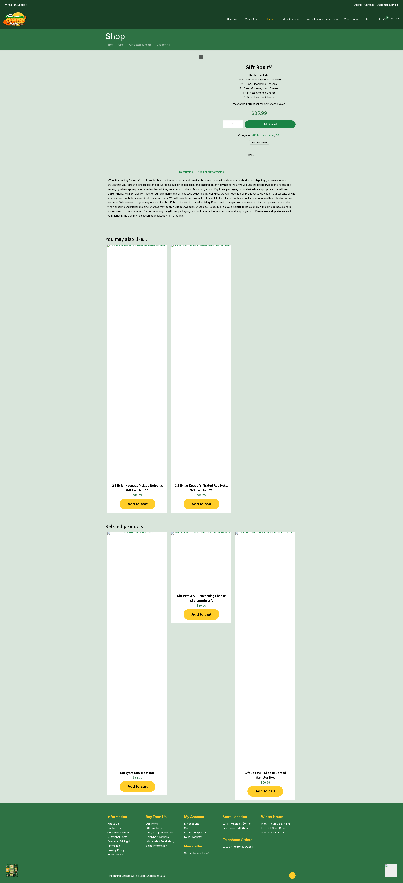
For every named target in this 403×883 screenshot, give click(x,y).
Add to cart (270, 124)
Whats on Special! (16, 4)
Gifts (121, 44)
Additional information (211, 171)
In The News (115, 854)
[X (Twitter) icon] (285, 875)
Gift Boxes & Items (140, 44)
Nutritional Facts (117, 836)
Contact (369, 4)
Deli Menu (152, 823)
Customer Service (387, 4)
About (358, 4)
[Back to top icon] (292, 875)
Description (186, 171)
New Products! (193, 836)
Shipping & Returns (157, 836)
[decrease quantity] (226, 124)
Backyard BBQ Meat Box (137, 773)
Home (109, 44)
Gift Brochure (154, 828)
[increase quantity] (239, 124)
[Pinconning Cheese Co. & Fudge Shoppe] (15, 19)
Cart (186, 828)
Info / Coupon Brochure (160, 832)
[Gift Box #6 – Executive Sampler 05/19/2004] (394, 870)
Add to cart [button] (138, 504)
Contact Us (114, 828)
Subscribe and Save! (196, 853)
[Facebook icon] (281, 875)
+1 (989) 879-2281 (241, 846)
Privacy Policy (115, 850)
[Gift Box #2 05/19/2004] (9, 870)
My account (191, 823)
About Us (113, 823)
